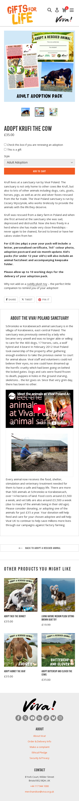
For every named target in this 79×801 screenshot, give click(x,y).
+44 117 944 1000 (39, 786)
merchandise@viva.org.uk (39, 791)
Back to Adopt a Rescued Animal (43, 548)
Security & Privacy (39, 758)
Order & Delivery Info (39, 741)
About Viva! (39, 736)
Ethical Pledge (39, 752)
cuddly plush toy (37, 284)
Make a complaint (39, 747)
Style (7, 156)
